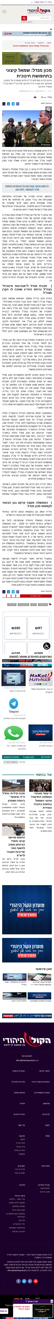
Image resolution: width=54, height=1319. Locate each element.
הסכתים (21, 1166)
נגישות (3, 1311)
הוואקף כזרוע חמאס (17, 1203)
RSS (48, 1136)
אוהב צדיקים (45, 1192)
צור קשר (21, 1125)
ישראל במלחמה (18, 1206)
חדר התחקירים (19, 1224)
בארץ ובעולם (20, 1150)
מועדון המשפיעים (42, 1092)
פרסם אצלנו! (19, 1092)
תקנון (47, 1125)
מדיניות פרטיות (18, 1082)
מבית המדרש (44, 1185)
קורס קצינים (23, 605)
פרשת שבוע (45, 1188)
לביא (33, 605)
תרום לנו (46, 1114)
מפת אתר (45, 1166)
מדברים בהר (20, 1169)
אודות (22, 1103)
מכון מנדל (42, 605)
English (22, 1154)
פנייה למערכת (35, 596)
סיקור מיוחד (20, 1196)
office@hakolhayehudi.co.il (27, 1060)
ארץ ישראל (20, 1147)
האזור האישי (44, 1071)
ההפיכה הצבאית (18, 1231)
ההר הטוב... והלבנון (17, 1199)
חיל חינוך (12, 605)
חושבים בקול (20, 1173)
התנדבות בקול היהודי (40, 1082)
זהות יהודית (30, 43)
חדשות (41, 43)
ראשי (49, 43)
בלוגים (22, 1185)
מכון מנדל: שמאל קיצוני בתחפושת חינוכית (31, 46)
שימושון (46, 1103)
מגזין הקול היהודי (18, 1210)
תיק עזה (22, 1220)
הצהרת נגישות (19, 1071)
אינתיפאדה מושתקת (17, 1228)
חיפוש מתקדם (26, 22)
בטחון (22, 1139)
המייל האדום (19, 1114)
